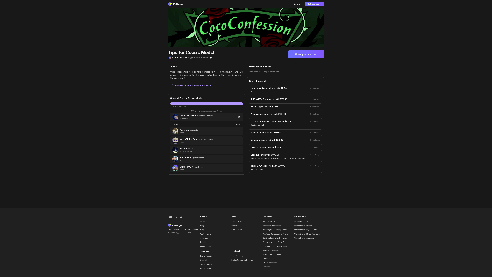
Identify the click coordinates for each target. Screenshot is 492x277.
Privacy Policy (206, 268)
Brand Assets (206, 256)
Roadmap (204, 242)
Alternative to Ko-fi (302, 222)
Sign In (297, 4)
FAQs (202, 230)
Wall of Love (205, 234)
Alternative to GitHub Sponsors (307, 234)
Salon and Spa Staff (271, 250)
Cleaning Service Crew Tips (274, 242)
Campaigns (236, 226)
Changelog (204, 238)
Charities (266, 267)
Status (203, 222)
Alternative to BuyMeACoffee (306, 230)
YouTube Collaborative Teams (275, 234)
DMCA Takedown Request (242, 260)
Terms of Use (206, 264)
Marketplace (205, 246)
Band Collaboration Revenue (275, 238)
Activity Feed (236, 222)
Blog (202, 226)
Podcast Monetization (272, 226)
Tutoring (266, 259)
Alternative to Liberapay (304, 238)
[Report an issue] (211, 58)
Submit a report (237, 256)
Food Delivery (269, 222)
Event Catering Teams (272, 254)
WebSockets (236, 230)
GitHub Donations (270, 263)
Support (203, 260)
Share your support (306, 54)
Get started (313, 4)
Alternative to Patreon (303, 226)
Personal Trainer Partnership (275, 246)
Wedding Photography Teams (275, 230)
